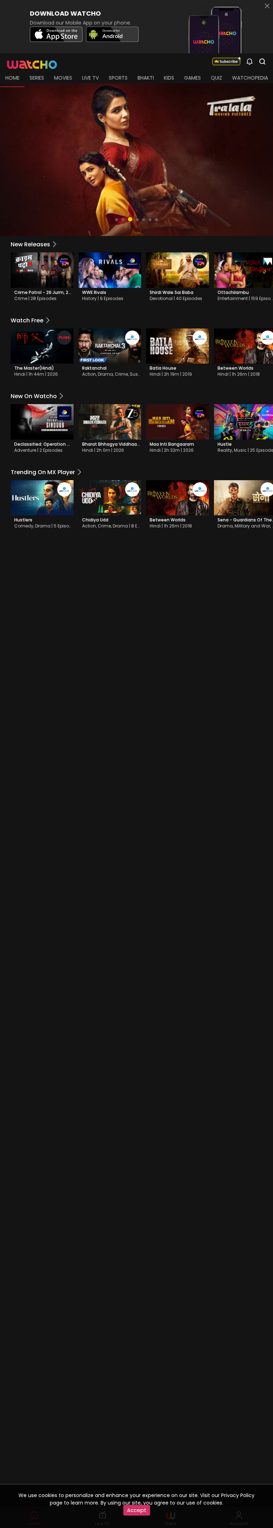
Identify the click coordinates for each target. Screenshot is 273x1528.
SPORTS (118, 77)
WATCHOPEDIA (250, 77)
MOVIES (63, 77)
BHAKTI (146, 77)
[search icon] (249, 61)
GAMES (192, 77)
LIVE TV (90, 77)
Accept (136, 1510)
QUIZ (216, 77)
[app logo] (34, 61)
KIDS (169, 77)
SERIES (37, 77)
